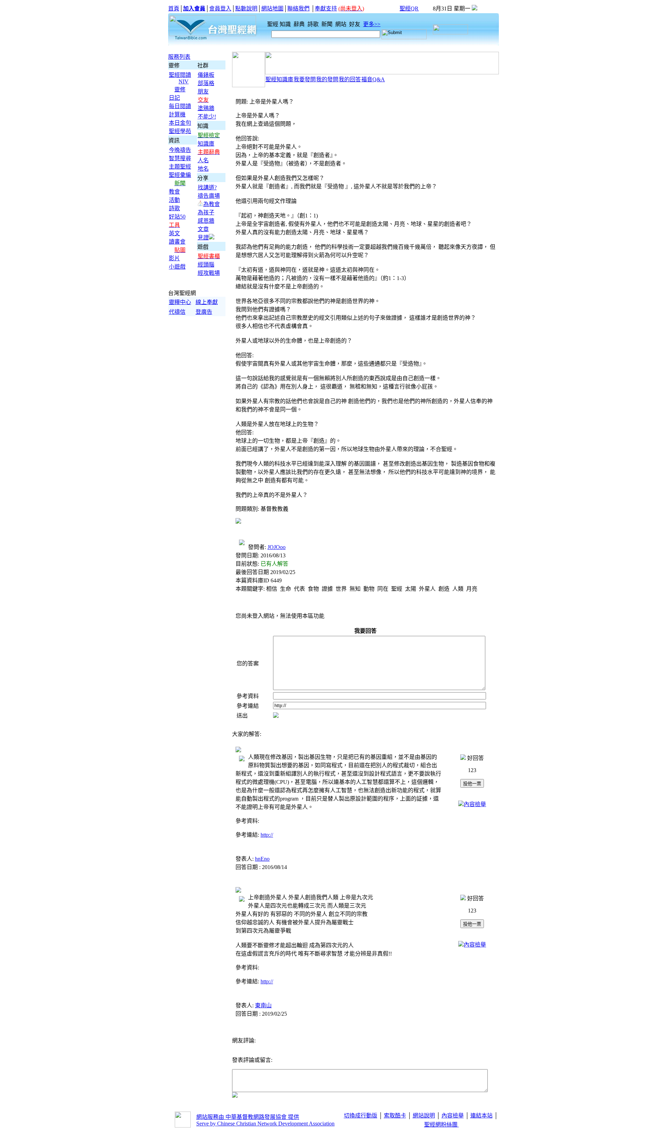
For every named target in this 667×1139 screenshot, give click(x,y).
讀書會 (177, 242)
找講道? (207, 187)
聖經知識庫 (279, 79)
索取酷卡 (395, 1115)
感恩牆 (206, 221)
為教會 (211, 204)
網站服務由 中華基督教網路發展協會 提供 (247, 1117)
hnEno (262, 859)
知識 (286, 24)
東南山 (263, 1005)
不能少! (207, 117)
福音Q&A (373, 79)
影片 (174, 258)
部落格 (206, 83)
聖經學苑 (180, 131)
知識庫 (206, 144)
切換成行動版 (360, 1115)
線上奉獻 (207, 302)
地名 (203, 169)
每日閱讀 (180, 106)
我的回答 (350, 79)
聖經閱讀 (180, 75)
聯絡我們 (298, 8)
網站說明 (424, 1115)
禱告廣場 (209, 196)
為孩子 (206, 212)
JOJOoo (276, 547)
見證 (203, 237)
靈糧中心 (180, 302)
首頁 (173, 8)
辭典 (300, 24)
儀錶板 (206, 75)
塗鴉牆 (206, 108)
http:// (267, 835)
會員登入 (220, 8)
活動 (174, 200)
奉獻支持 (326, 8)
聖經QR (409, 8)
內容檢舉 (475, 804)
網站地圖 (272, 8)
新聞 (327, 24)
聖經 (270, 24)
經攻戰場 (209, 273)
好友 (355, 24)
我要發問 (305, 79)
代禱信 (177, 312)
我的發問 (327, 79)
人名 (203, 160)
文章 (203, 229)
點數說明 (246, 8)
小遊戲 (177, 267)
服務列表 (179, 57)
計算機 (177, 114)
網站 (341, 24)
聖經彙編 (180, 175)
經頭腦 (206, 265)
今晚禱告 (180, 150)
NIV (184, 81)
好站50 (177, 217)
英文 (174, 233)
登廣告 (204, 312)
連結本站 (481, 1115)
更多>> (371, 24)
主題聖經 (180, 167)
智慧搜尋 (180, 158)
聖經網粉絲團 (441, 1125)
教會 (174, 192)
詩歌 (313, 24)
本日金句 (180, 123)
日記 (174, 98)
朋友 (203, 92)
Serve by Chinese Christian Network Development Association (265, 1123)
